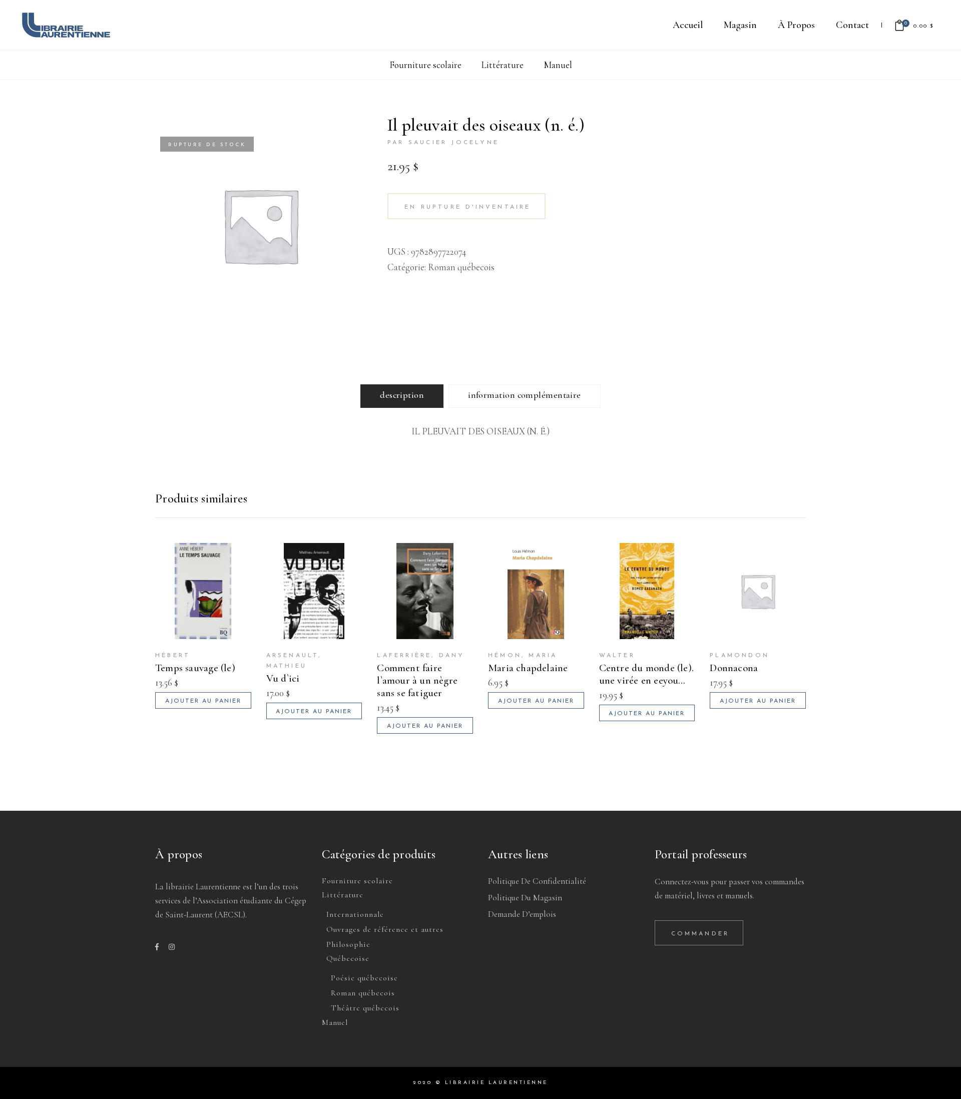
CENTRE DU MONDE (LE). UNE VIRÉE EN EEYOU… (646, 674)
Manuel (558, 65)
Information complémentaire (524, 394)
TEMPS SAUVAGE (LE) (195, 668)
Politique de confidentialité (537, 881)
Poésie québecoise (364, 978)
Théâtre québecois (365, 1008)
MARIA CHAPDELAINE (528, 668)
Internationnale (355, 914)
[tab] (401, 396)
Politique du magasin (525, 897)
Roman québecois (461, 267)
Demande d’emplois (522, 914)
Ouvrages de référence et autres (384, 929)
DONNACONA (734, 668)
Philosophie (348, 944)
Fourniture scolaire (425, 65)
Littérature (503, 65)
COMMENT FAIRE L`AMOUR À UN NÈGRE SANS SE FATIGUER (417, 680)
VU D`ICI (283, 678)
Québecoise (347, 958)
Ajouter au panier (203, 701)
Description (402, 394)
